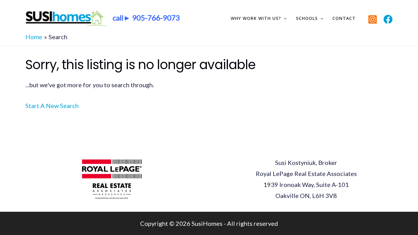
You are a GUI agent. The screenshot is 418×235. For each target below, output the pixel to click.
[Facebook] (388, 19)
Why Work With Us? (256, 18)
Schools (307, 18)
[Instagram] (372, 19)
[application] (283, 18)
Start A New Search (52, 105)
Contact (344, 18)
